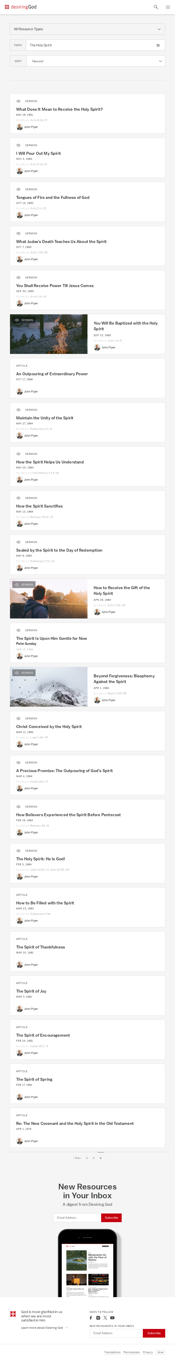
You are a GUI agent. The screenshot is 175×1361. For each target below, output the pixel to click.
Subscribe (111, 1217)
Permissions (132, 1352)
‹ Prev (77, 1158)
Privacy (148, 1352)
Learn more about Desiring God (42, 1328)
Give (160, 1352)
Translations (112, 1352)
